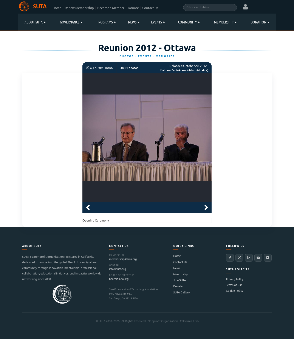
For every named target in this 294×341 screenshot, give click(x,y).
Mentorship (180, 274)
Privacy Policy (234, 279)
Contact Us (150, 8)
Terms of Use (234, 285)
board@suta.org (118, 279)
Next (206, 207)
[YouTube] (258, 258)
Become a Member (110, 8)
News (176, 268)
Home (57, 8)
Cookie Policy (234, 290)
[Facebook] (230, 258)
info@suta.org (117, 269)
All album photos (101, 68)
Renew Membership (79, 8)
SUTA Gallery (181, 292)
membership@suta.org (123, 259)
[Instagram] (268, 258)
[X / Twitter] (239, 258)
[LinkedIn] (249, 258)
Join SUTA (179, 280)
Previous (87, 207)
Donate (133, 8)
